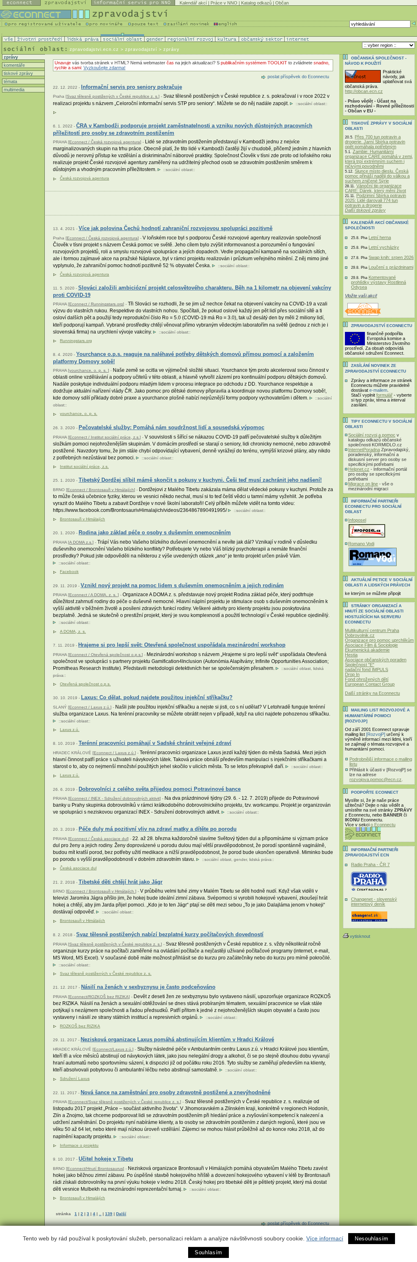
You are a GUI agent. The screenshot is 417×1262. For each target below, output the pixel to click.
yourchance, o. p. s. (88, 370)
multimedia (13, 89)
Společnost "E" (359, 664)
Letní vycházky (384, 247)
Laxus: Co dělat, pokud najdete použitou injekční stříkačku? (157, 697)
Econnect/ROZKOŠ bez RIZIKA (99, 996)
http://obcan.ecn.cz (364, 91)
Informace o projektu (79, 1145)
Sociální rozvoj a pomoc (371, 434)
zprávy (10, 57)
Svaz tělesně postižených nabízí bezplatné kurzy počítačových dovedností (169, 934)
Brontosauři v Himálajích (82, 519)
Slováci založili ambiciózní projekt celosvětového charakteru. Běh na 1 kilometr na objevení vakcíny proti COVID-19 (192, 291)
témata (9, 81)
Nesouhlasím (371, 1239)
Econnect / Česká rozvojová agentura (104, 142)
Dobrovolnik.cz (360, 635)
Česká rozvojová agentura (84, 178)
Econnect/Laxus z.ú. (113, 1049)
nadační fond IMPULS (366, 669)
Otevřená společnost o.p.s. (85, 684)
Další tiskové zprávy (365, 210)
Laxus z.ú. (69, 729)
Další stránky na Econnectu (372, 693)
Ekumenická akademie (367, 649)
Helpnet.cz (358, 469)
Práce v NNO (224, 2)
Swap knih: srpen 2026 (391, 257)
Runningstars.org (76, 340)
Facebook (69, 571)
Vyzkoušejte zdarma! (104, 67)
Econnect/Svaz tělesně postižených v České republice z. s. (124, 1102)
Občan (282, 2)
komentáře (13, 65)
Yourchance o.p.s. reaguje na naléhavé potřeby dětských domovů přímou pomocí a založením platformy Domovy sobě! (183, 357)
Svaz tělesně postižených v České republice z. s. (112, 96)
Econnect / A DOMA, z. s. (93, 595)
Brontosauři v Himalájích (82, 1198)
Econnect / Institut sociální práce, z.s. (104, 437)
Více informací (324, 1238)
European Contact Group (370, 684)
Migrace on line (363, 483)
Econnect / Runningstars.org (96, 304)
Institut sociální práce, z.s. (84, 466)
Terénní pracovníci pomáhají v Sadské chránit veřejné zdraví (155, 743)
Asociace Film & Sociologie (371, 645)
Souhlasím (208, 1252)
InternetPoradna (364, 449)
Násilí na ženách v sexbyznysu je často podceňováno (148, 987)
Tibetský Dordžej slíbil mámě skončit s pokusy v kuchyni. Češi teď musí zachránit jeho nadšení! (200, 480)
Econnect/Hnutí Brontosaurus (95, 1168)
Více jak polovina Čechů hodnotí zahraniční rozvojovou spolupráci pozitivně (175, 228)
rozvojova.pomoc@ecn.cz (375, 779)
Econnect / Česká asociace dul (98, 838)
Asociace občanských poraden (375, 659)
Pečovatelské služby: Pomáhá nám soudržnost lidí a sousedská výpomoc (171, 427)
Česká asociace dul (78, 868)
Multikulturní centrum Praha (372, 630)
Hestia (351, 654)
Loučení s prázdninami (391, 267)
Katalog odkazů (256, 2)
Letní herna (380, 237)
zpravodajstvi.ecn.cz (94, 49)
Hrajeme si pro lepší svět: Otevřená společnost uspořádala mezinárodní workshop (181, 645)
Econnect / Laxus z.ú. (89, 707)
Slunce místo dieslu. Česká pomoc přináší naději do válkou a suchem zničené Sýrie (377, 176)
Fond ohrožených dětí (366, 679)
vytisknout (360, 936)
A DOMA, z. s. (73, 631)
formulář (384, 395)
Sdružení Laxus (75, 1078)
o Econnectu (383, 824)
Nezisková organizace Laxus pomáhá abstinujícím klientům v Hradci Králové (177, 1039)
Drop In (352, 674)
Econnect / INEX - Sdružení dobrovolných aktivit (114, 798)
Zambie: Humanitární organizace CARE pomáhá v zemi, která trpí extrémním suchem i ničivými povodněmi (379, 159)
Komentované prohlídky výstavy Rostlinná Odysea (378, 282)
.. (100, 1214)
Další (121, 1214)
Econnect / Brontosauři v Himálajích (100, 489)
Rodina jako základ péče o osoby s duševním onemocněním (155, 532)
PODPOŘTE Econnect (374, 792)
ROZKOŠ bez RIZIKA (80, 1026)
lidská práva (260, 859)
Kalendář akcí (193, 2)
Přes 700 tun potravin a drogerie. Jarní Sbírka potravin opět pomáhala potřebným (375, 141)
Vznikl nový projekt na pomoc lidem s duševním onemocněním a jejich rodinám (182, 585)
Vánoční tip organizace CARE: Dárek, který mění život (375, 188)
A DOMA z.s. (80, 542)
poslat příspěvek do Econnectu (298, 76)
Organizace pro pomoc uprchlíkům (379, 640)
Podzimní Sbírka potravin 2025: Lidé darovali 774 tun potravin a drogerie (375, 200)
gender (240, 859)
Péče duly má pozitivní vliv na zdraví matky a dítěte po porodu (158, 829)
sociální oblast (311, 103)
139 (108, 1214)
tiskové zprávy (17, 73)
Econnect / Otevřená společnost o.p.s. (105, 654)
